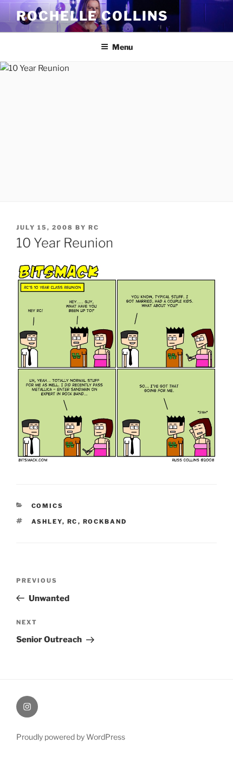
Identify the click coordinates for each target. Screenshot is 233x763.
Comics (47, 506)
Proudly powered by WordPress (70, 736)
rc (93, 227)
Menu (122, 46)
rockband (105, 521)
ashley (46, 521)
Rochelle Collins (92, 16)
